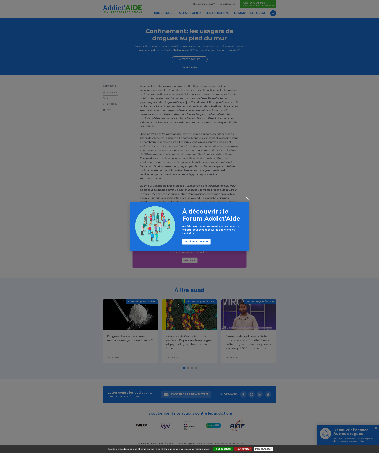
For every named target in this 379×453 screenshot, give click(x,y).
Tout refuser (243, 449)
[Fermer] (247, 198)
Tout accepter (222, 449)
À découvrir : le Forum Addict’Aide (211, 215)
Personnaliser (263, 449)
